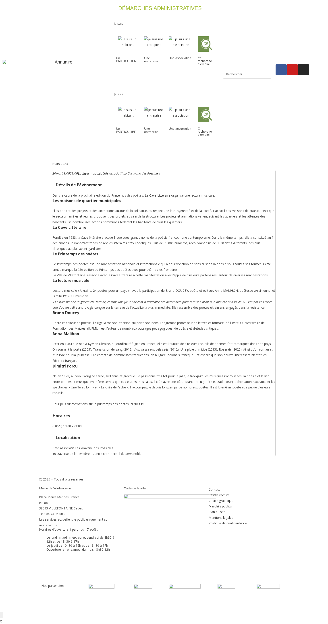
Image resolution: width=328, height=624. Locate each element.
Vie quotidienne (178, 149)
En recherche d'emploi (205, 61)
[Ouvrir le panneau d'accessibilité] (1, 615)
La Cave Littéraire (157, 195)
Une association (180, 58)
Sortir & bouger (239, 149)
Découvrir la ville (144, 149)
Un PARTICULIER (126, 59)
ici (142, 404)
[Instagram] (303, 69)
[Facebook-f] (281, 69)
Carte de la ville (135, 488)
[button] (164, 17)
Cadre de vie (209, 149)
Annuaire (63, 62)
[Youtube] (292, 69)
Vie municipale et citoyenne (99, 149)
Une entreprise (151, 59)
